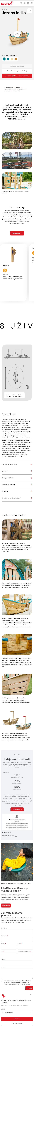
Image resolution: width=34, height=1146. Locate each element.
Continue (17, 1019)
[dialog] (17, 573)
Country (3, 1009)
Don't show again (17, 1024)
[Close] (31, 995)
